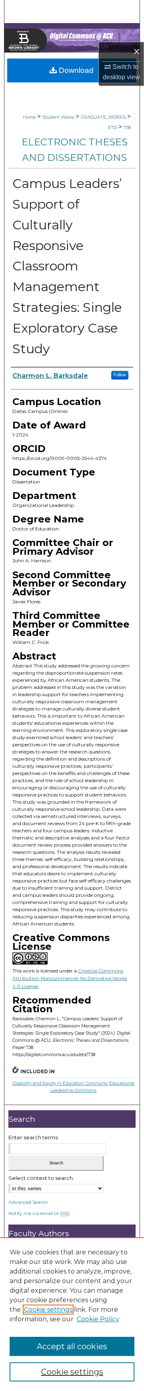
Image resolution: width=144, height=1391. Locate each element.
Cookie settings (48, 1309)
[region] (72, 1314)
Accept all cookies (72, 1346)
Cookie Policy (98, 1319)
